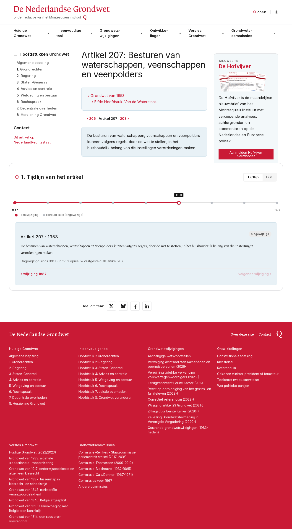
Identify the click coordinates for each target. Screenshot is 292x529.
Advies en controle (36, 88)
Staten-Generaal (34, 82)
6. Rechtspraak (20, 391)
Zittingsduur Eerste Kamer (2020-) (173, 411)
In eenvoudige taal (69, 33)
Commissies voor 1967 (95, 480)
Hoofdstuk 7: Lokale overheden (102, 391)
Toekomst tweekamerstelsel (238, 380)
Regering (28, 75)
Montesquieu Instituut (65, 17)
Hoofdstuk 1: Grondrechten (98, 356)
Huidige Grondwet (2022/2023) (32, 452)
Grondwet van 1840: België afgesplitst (37, 500)
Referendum (226, 368)
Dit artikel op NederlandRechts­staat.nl (34, 140)
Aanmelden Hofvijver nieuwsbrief (245, 154)
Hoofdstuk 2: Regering (95, 362)
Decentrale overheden (38, 108)
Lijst (269, 177)
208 (123, 118)
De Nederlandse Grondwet (61, 9)
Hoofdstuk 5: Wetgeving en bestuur (105, 380)
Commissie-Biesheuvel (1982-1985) (104, 469)
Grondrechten (31, 69)
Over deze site (242, 334)
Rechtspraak (31, 101)
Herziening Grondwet (38, 114)
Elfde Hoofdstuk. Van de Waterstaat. (125, 101)
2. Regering (17, 368)
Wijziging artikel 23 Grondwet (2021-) (175, 405)
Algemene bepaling (33, 62)
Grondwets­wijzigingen (110, 33)
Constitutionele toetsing (235, 356)
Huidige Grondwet (22, 33)
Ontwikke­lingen (159, 33)
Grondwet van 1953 (107, 95)
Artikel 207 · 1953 (39, 237)
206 (92, 118)
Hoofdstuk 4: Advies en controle (102, 374)
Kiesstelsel (225, 362)
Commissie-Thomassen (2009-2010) (105, 463)
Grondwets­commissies (241, 33)
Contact (264, 334)
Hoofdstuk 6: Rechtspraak (98, 386)
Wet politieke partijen (233, 386)
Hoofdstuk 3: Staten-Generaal (100, 368)
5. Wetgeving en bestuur (27, 386)
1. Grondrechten (21, 362)
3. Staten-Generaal (23, 374)
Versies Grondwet (197, 33)
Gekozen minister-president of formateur (248, 374)
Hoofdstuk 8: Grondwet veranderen (105, 397)
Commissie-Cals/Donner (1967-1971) (105, 475)
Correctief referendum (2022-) (171, 399)
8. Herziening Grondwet (27, 403)
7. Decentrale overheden (28, 397)
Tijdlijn (253, 177)
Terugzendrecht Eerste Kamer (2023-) (177, 383)
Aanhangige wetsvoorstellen (169, 356)
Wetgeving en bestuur (39, 95)
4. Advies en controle (25, 380)
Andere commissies (93, 486)
